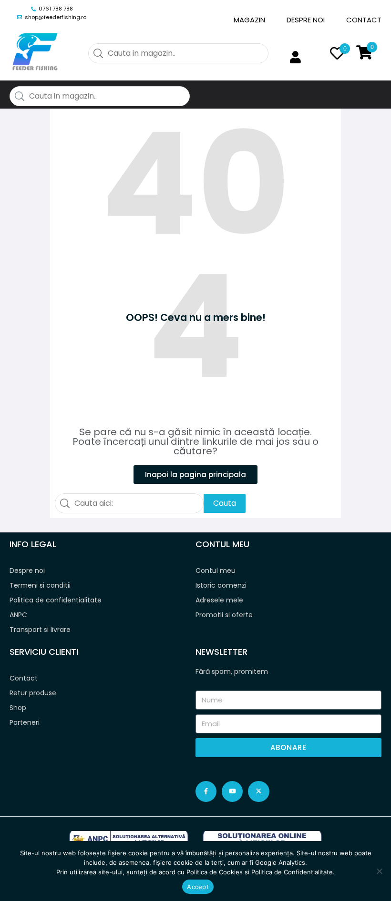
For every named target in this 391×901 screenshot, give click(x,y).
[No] (379, 871)
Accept (198, 887)
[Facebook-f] (206, 791)
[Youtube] (232, 791)
